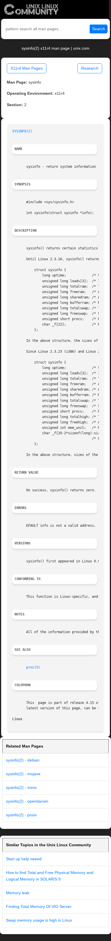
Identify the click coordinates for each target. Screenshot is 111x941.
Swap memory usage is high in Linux (39, 920)
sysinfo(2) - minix (21, 787)
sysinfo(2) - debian (23, 760)
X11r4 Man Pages (27, 68)
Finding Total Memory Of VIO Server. (39, 906)
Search (98, 29)
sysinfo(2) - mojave (23, 774)
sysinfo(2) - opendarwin (27, 801)
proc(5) (33, 667)
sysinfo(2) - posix (21, 815)
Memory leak (17, 892)
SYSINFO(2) (22, 131)
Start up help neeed (24, 859)
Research (89, 68)
